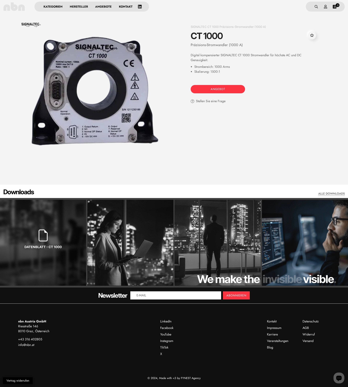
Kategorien (53, 7)
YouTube (165, 334)
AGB (306, 328)
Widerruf (309, 334)
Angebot (218, 89)
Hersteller (79, 7)
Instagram (166, 341)
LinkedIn (165, 321)
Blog (270, 347)
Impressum (274, 328)
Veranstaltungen (277, 341)
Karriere (272, 334)
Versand (308, 341)
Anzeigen (43, 258)
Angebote (103, 7)
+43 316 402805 (30, 339)
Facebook (166, 328)
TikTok (164, 347)
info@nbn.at (26, 345)
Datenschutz (311, 321)
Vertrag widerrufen (18, 381)
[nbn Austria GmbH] (14, 6)
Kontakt (125, 7)
